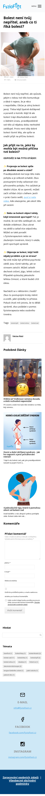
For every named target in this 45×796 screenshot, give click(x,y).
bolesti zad (34, 323)
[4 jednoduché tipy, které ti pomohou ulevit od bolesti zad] (22, 486)
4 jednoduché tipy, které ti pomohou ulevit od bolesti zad (21, 508)
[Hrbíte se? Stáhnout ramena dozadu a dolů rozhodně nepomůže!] (22, 378)
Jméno (7, 563)
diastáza (22, 662)
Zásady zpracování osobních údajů (24, 603)
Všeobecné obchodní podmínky (22, 782)
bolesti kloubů (35, 653)
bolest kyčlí (14, 323)
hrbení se (34, 662)
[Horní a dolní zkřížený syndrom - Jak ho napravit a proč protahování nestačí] (22, 431)
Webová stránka (11, 581)
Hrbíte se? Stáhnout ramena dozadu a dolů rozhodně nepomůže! (21, 400)
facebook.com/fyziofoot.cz (22, 732)
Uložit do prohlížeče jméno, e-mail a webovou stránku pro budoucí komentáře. (21, 594)
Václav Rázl (24, 77)
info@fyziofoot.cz (23, 708)
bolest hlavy (20, 653)
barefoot (8, 653)
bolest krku (22, 658)
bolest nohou (25, 323)
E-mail (7, 572)
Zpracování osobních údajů (21, 777)
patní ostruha (32, 671)
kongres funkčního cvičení (13, 671)
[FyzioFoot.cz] (12, 6)
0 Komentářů (21, 80)
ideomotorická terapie (12, 666)
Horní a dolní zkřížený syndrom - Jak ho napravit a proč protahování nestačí (21, 454)
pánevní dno (9, 675)
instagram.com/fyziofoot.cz (22, 757)
